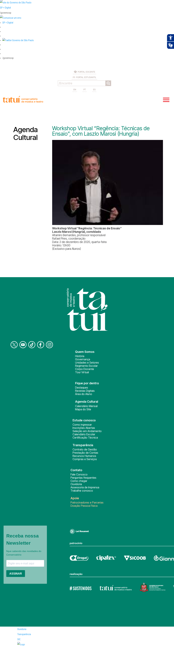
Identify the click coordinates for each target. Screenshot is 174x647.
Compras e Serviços (85, 459)
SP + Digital (5, 7)
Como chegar (79, 481)
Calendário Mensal (86, 406)
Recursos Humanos (84, 456)
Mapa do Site (83, 409)
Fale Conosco (79, 474)
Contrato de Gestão (85, 449)
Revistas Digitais (85, 390)
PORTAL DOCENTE (86, 71)
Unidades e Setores (87, 362)
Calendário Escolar (84, 434)
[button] (18, 40)
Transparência (24, 634)
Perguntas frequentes (83, 477)
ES (94, 89)
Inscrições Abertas (84, 428)
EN (74, 89)
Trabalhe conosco (82, 490)
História (79, 356)
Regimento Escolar (86, 365)
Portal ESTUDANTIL (86, 77)
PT (84, 89)
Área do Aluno (83, 394)
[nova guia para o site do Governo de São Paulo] (10, 17)
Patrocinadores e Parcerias (87, 502)
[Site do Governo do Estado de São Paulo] (15, 2)
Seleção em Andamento (87, 431)
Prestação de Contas (85, 452)
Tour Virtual (82, 372)
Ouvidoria (76, 484)
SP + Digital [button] (7, 22)
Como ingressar (82, 424)
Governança (82, 359)
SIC (19, 639)
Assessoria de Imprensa (85, 487)
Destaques (81, 387)
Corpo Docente (84, 369)
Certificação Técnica (85, 437)
